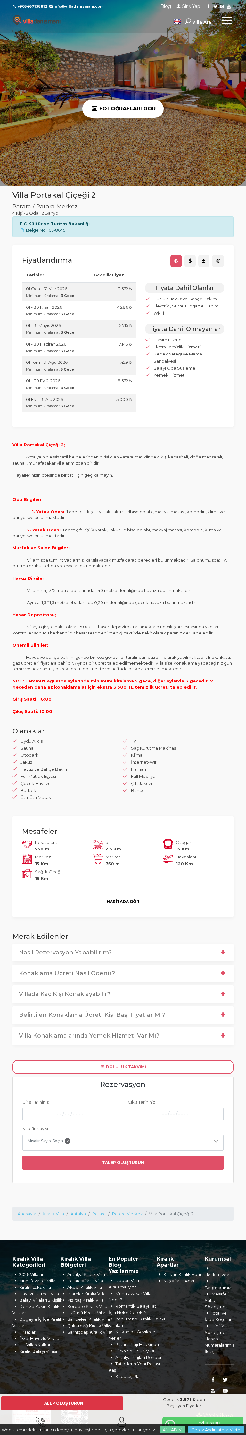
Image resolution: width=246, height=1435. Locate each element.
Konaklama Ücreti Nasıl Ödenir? (67, 973)
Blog (165, 6)
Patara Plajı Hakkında (137, 1344)
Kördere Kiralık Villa (87, 1306)
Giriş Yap (191, 6)
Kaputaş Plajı (128, 1376)
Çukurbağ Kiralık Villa (89, 1325)
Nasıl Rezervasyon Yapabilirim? (65, 952)
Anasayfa (27, 1213)
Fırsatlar (27, 1332)
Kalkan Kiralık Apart (183, 1274)
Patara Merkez (127, 1213)
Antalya (78, 1213)
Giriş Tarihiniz (35, 1101)
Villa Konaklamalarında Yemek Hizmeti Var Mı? (89, 1035)
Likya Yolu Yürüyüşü (135, 1350)
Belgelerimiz (218, 1287)
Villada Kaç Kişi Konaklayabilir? (65, 994)
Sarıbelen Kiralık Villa (88, 1319)
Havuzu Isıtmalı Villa (39, 1293)
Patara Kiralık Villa (85, 1280)
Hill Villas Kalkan (35, 1344)
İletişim (212, 1351)
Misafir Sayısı (35, 1128)
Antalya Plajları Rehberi (139, 1357)
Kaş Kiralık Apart (179, 1280)
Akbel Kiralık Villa (84, 1287)
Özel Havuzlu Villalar (40, 1338)
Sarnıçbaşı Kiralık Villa (89, 1332)
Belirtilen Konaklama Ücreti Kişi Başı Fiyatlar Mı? (92, 1015)
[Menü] (227, 22)
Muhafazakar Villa (37, 1280)
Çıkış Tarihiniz (141, 1101)
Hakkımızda (217, 1274)
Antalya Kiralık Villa (86, 1274)
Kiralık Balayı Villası (38, 1351)
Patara (99, 1213)
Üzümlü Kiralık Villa (86, 1312)
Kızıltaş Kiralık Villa (85, 1300)
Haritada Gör (123, 901)
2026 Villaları (32, 1274)
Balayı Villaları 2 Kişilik (40, 1300)
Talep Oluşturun (123, 1162)
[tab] (176, 261)
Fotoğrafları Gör (127, 109)
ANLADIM (172, 1429)
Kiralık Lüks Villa (35, 1287)
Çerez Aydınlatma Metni (216, 1429)
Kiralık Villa (53, 1213)
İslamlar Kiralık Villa (86, 1293)
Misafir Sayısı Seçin (48, 1140)
